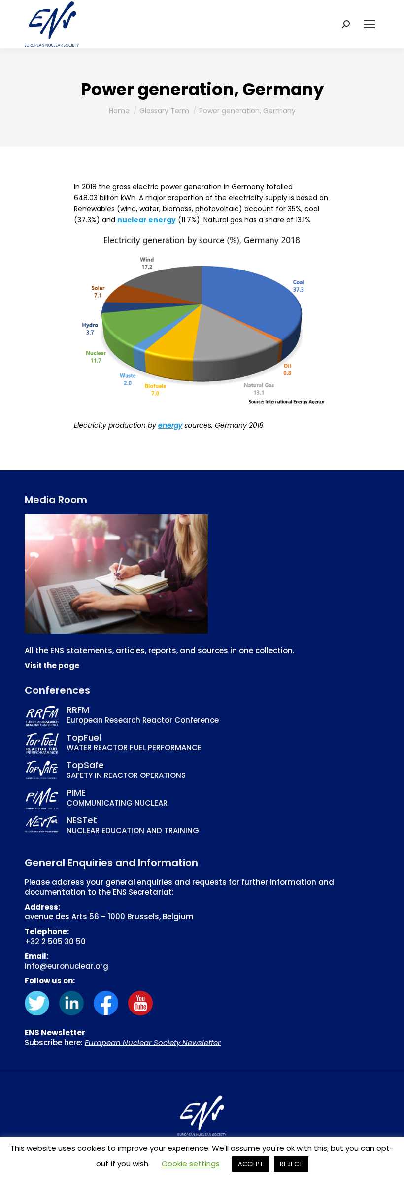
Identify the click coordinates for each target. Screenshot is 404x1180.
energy (170, 425)
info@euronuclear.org (66, 966)
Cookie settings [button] (191, 1163)
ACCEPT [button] (250, 1164)
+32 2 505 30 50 (55, 941)
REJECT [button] (291, 1164)
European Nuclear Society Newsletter (153, 1042)
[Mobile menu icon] (369, 24)
